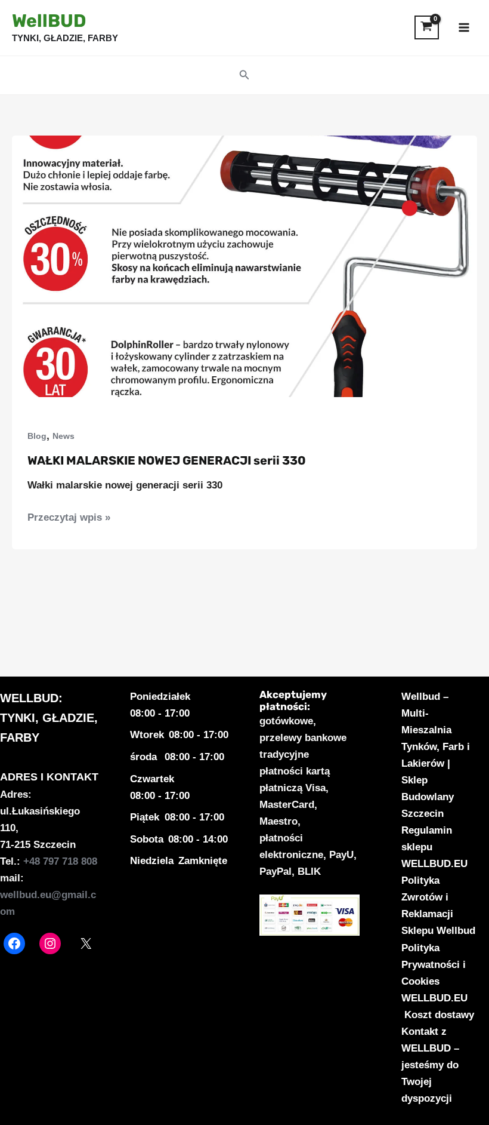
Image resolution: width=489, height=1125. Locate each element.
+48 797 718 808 (60, 861)
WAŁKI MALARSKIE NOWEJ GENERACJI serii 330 (166, 460)
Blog (37, 436)
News (63, 436)
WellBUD (49, 21)
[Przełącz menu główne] (464, 27)
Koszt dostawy (439, 1015)
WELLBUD (29, 698)
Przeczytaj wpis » (68, 518)
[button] (244, 75)
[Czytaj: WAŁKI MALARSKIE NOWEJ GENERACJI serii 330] (244, 265)
